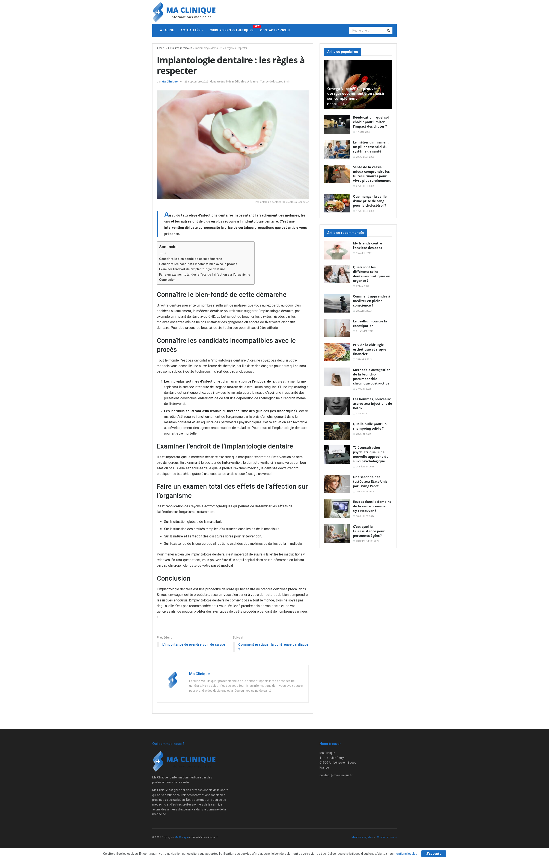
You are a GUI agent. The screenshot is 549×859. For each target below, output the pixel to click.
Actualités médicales (180, 48)
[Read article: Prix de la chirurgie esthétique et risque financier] (337, 352)
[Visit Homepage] (184, 12)
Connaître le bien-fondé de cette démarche (190, 259)
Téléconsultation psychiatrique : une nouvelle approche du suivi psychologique (371, 454)
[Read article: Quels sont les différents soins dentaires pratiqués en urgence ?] (337, 274)
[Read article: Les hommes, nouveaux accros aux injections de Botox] (337, 406)
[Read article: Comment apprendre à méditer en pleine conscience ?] (337, 303)
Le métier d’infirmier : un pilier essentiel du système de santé (371, 146)
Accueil (161, 48)
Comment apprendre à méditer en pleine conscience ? (371, 300)
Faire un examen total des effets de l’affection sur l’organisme (204, 274)
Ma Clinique (169, 81)
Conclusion (167, 280)
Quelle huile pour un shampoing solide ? (370, 426)
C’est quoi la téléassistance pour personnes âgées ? (369, 531)
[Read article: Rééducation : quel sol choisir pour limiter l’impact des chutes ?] (337, 124)
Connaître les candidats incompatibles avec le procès (198, 264)
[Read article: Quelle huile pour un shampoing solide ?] (337, 431)
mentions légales (406, 853)
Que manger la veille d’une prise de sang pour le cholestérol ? (370, 201)
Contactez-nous (275, 30)
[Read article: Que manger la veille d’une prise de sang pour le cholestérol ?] (337, 203)
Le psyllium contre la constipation (370, 323)
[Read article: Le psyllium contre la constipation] (337, 328)
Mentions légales (362, 837)
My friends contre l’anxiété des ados (367, 245)
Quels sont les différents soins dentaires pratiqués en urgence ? (371, 274)
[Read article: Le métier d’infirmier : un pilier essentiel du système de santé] (337, 149)
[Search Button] (389, 30)
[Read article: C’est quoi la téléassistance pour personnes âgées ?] (337, 533)
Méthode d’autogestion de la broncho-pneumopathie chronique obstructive (372, 376)
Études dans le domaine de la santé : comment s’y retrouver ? (372, 506)
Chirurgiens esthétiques (233, 28)
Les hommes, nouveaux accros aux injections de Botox (372, 403)
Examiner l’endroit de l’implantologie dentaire (192, 269)
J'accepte (433, 853)
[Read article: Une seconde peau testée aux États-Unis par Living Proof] (337, 484)
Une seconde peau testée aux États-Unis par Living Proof (370, 481)
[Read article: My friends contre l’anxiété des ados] (337, 250)
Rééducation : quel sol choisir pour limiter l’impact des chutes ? (371, 121)
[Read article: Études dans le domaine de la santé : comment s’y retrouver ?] (337, 508)
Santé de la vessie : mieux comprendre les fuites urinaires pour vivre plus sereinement (372, 174)
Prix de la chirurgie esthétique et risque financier (369, 349)
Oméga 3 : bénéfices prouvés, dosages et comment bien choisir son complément (355, 93)
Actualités (190, 30)
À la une (167, 30)
